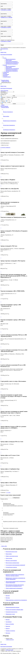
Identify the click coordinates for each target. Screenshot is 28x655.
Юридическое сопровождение (12, 562)
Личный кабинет (7, 76)
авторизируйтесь (4, 48)
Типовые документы (10, 630)
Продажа (6, 90)
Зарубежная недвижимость (12, 63)
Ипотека (5, 73)
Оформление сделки (10, 614)
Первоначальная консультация (12, 607)
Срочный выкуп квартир (11, 567)
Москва (3, 97)
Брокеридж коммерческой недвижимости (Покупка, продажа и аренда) (15, 575)
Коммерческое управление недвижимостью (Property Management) (15, 578)
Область (9, 97)
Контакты (5, 75)
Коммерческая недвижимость (12, 62)
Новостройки (9, 60)
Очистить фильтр (4, 106)
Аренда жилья (9, 558)
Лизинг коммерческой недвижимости (14, 588)
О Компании (6, 72)
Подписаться (16, 497)
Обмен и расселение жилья (12, 556)
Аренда (2, 90)
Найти (2, 105)
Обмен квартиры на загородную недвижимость (16, 600)
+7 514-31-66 (5, 81)
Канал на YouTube (10, 624)
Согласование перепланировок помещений (15, 565)
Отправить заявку (4, 541)
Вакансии (8, 626)
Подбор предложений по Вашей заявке (14, 609)
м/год (4, 102)
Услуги (4, 57)
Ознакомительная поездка (11, 611)
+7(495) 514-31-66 (10, 639)
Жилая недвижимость (10, 59)
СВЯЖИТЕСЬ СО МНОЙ (6, 17)
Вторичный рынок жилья (11, 551)
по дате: (2, 147)
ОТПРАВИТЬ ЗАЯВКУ (6, 9)
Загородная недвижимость (12, 61)
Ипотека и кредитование (11, 560)
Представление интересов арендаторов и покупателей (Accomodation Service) (15, 585)
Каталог (5, 65)
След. (9, 492)
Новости (8, 628)
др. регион (14, 97)
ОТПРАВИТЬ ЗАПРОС (6, 27)
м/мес (9, 102)
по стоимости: (7, 147)
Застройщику (6, 74)
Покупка (8, 595)
